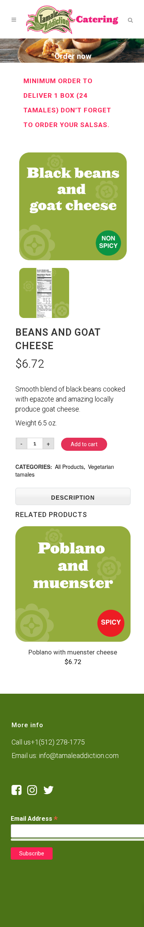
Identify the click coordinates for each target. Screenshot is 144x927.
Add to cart (84, 444)
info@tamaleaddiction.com (79, 755)
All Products (69, 466)
